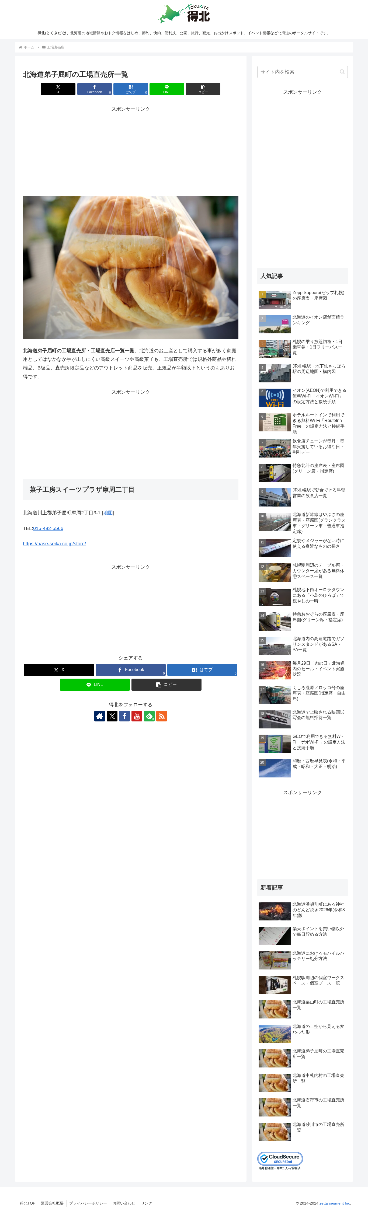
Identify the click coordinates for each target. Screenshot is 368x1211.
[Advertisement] (130, 151)
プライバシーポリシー (88, 1203)
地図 (108, 512)
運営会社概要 (52, 1203)
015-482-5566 (48, 528)
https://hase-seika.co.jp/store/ (54, 543)
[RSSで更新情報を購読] (161, 716)
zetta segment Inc (334, 1203)
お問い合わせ (124, 1203)
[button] (203, 89)
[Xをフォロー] (112, 716)
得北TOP (27, 1203)
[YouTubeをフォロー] (136, 716)
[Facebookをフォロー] (124, 716)
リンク (146, 1203)
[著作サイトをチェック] (99, 716)
